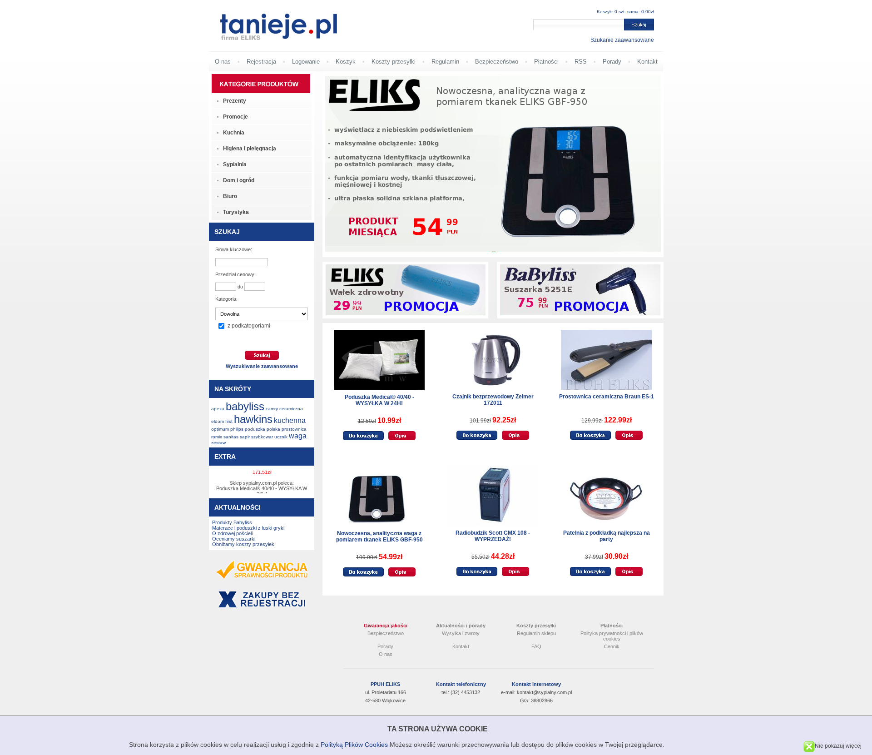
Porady (612, 61)
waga (298, 436)
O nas (223, 61)
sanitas (230, 436)
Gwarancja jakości (385, 625)
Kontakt (647, 61)
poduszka (255, 429)
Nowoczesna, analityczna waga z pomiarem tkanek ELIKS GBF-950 (379, 536)
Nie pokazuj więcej (838, 746)
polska (273, 429)
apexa (217, 408)
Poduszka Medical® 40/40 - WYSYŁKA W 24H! (379, 400)
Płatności (546, 61)
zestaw (218, 442)
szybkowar (262, 436)
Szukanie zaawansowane (622, 40)
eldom (217, 421)
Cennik (611, 646)
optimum (220, 429)
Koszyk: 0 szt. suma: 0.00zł (625, 11)
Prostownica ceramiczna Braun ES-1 (606, 396)
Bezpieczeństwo (496, 61)
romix (216, 436)
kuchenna (290, 420)
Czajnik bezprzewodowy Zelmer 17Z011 (493, 399)
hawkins (253, 419)
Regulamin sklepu (536, 633)
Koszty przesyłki (394, 61)
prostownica (294, 429)
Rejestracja (261, 61)
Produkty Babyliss (232, 522)
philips (236, 429)
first (229, 421)
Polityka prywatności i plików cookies (611, 636)
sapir (245, 436)
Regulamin (445, 61)
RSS (581, 61)
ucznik (280, 436)
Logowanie (306, 61)
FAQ (536, 646)
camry (272, 408)
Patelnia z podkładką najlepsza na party (606, 536)
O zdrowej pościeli (232, 533)
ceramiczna (291, 408)
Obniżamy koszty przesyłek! (244, 544)
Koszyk (346, 61)
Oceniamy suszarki (233, 538)
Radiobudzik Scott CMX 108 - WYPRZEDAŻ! (493, 536)
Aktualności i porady (461, 625)
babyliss (245, 406)
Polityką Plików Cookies (354, 744)
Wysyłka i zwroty (461, 633)
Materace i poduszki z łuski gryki (248, 528)
